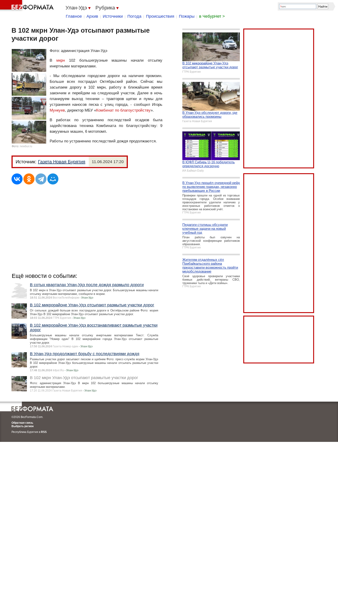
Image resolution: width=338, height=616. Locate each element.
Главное (74, 16)
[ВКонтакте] (17, 178)
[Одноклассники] (28, 178)
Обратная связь (22, 422)
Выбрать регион (22, 426)
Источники (113, 16)
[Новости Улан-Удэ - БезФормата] (27, 6)
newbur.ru (26, 146)
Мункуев (57, 110)
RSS (44, 432)
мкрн (60, 60)
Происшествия (160, 16)
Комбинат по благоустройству (123, 110)
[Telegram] (40, 178)
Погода (134, 16)
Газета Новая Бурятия (61, 161)
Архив (92, 16)
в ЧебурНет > (212, 16)
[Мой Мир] (52, 178)
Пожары (187, 16)
